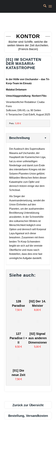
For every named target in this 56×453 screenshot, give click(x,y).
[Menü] (50, 6)
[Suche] (43, 6)
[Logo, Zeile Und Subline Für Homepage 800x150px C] (23, 6)
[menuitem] (43, 6)
